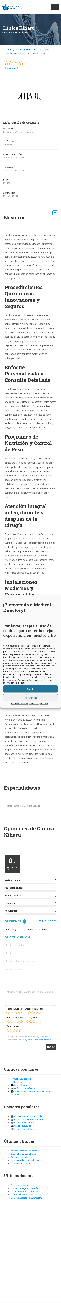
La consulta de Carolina (22, 1157)
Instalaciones (14, 1008)
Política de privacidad (38, 703)
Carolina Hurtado (19, 1185)
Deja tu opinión (47, 920)
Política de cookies (19, 703)
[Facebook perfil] (4, 183)
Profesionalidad (34, 1008)
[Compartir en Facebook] (4, 196)
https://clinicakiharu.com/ (15, 170)
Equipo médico (15, 1017)
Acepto (30, 689)
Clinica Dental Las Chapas (23, 1153)
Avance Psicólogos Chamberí (25, 1150)
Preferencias (30, 697)
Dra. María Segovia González (25, 1188)
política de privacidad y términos (38, 1039)
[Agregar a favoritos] (55, 213)
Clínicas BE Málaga (20, 1163)
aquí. (23, 682)
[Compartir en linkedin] (13, 196)
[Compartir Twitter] (8, 196)
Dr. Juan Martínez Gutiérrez (24, 1191)
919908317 (8, 144)
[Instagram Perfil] (8, 183)
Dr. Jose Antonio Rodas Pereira (26, 1197)
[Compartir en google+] (17, 196)
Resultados (13, 1026)
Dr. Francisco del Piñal (22, 1194)
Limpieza (31, 1017)
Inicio (8, 49)
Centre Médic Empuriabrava (25, 1160)
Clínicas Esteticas (26, 49)
